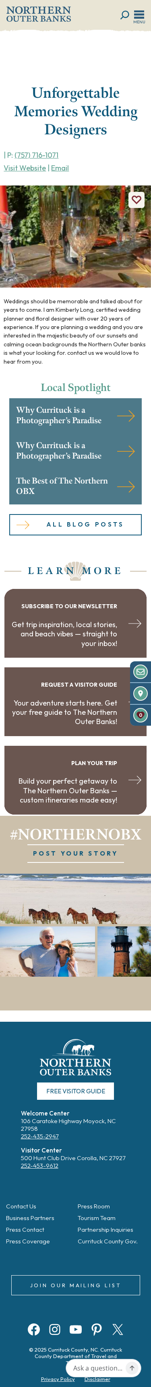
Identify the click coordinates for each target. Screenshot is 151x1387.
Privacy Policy (58, 1379)
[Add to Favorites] (136, 200)
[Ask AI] (132, 1368)
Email (60, 168)
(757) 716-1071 (36, 155)
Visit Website (25, 168)
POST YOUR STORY (75, 853)
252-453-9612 (39, 1165)
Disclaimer (97, 1379)
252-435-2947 (40, 1136)
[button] (75, 899)
